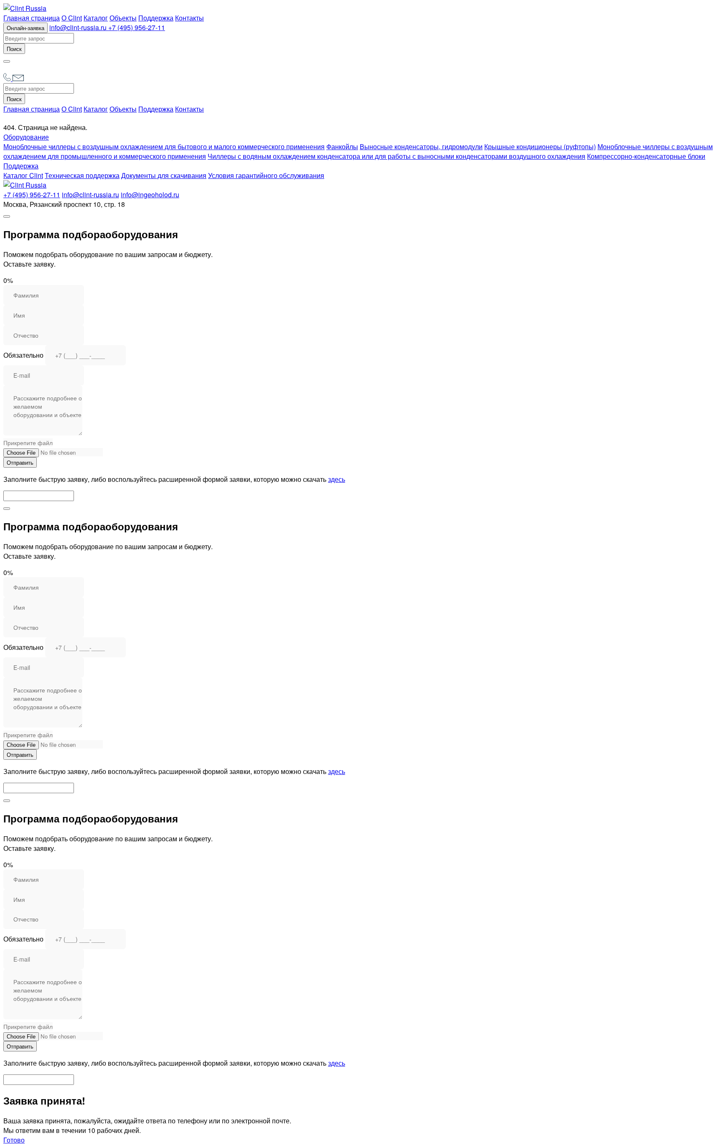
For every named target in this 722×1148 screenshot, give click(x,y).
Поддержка (155, 18)
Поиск (14, 49)
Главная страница (31, 18)
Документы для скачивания (163, 175)
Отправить (20, 462)
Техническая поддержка (82, 175)
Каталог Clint (23, 175)
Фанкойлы (342, 146)
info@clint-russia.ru (78, 27)
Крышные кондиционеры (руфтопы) (540, 146)
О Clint (71, 18)
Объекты (123, 18)
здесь (336, 479)
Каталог (96, 18)
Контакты (189, 18)
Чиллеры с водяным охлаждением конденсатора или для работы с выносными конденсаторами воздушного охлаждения (396, 156)
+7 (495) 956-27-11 (136, 27)
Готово (14, 1140)
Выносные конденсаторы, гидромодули (421, 146)
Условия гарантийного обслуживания (266, 175)
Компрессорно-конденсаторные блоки (646, 156)
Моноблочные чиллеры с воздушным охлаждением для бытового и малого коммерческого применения (164, 146)
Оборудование (26, 137)
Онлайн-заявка (25, 28)
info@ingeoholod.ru (150, 194)
